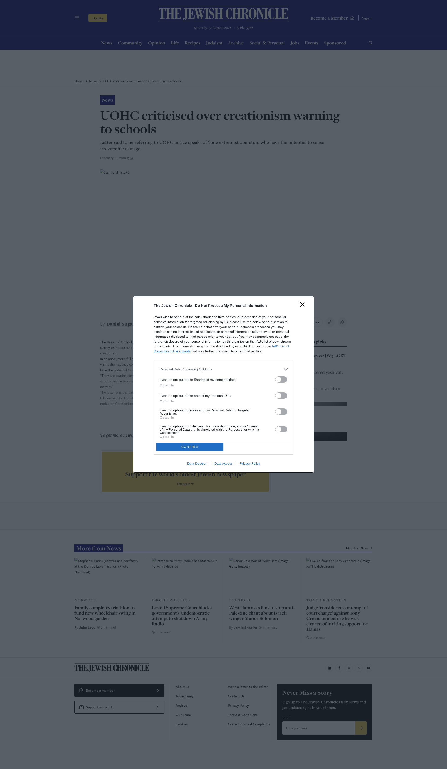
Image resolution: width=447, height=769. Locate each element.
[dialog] (223, 384)
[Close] (304, 306)
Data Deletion (197, 463)
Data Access (223, 463)
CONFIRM (190, 447)
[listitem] (223, 369)
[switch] (281, 379)
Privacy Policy (250, 463)
